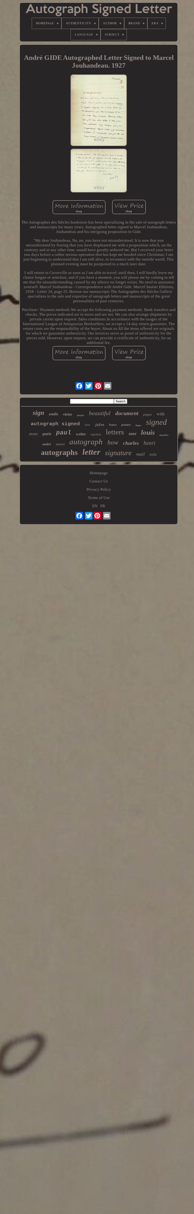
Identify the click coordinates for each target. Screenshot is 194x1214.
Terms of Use (99, 497)
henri (149, 443)
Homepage (99, 473)
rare (132, 433)
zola (153, 454)
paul (63, 432)
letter (91, 452)
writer (81, 434)
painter (126, 424)
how (112, 442)
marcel (60, 444)
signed (156, 422)
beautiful (99, 413)
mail (140, 454)
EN (94, 506)
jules (99, 425)
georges (80, 415)
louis (148, 432)
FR (102, 506)
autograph (86, 441)
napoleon (96, 434)
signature (118, 453)
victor (67, 414)
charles (131, 443)
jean (87, 424)
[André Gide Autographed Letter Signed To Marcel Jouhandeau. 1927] (98, 111)
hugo (138, 425)
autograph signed (55, 424)
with (161, 413)
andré (46, 444)
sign (38, 412)
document (126, 413)
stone (33, 433)
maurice (163, 434)
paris (47, 433)
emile (53, 414)
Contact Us (98, 481)
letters (115, 432)
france (113, 424)
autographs (59, 452)
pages (147, 414)
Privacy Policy (99, 489)
